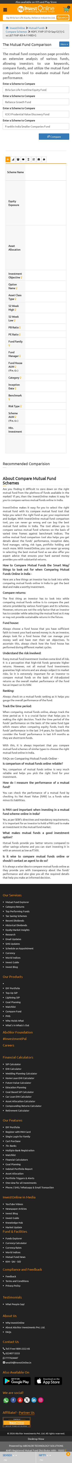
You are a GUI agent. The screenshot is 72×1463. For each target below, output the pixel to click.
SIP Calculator (13, 1064)
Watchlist (11, 1006)
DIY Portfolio (13, 988)
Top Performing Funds (18, 911)
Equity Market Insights (18, 929)
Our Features (12, 1120)
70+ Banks (11, 1145)
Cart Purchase (13, 1141)
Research (10, 934)
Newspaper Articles (16, 1208)
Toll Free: (11, 1348)
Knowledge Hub (14, 1222)
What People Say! (15, 1304)
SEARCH (63, 17)
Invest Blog (12, 966)
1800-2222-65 (23, 1348)
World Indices (13, 957)
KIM (8, 1261)
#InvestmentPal (15, 1038)
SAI (13, 1261)
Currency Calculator (16, 1243)
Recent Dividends (15, 920)
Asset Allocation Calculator (20, 1101)
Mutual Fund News (15, 1256)
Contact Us (11, 1341)
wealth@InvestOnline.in (18, 1362)
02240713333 (13, 1353)
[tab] (8, 159)
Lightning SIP (13, 997)
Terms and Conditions (17, 1281)
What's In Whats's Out (17, 1025)
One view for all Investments (21, 1182)
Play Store (51, 2)
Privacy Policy (13, 1285)
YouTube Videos (14, 1204)
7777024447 (11, 1357)
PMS (8, 1016)
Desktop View (36, 1438)
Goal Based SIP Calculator (20, 1091)
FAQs (8, 1331)
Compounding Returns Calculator (24, 1105)
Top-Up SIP (12, 992)
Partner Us (27, 1412)
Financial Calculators (18, 1057)
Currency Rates (14, 1247)
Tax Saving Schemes (16, 915)
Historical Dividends (16, 925)
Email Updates (13, 939)
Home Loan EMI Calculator (20, 1078)
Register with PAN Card (18, 1131)
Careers (8, 1045)
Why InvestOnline (15, 1322)
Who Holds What (15, 1020)
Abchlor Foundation (18, 1032)
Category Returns (15, 906)
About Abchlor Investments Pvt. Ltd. (25, 1327)
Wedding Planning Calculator (21, 1073)
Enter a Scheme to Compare (19, 83)
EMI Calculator (13, 1068)
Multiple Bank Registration (20, 1150)
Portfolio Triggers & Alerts (20, 1178)
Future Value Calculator (18, 1082)
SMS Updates (13, 943)
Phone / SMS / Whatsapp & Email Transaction (30, 1187)
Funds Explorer (14, 1238)
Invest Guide (12, 962)
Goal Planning (13, 1002)
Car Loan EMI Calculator (19, 1096)
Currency (10, 953)
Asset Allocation (14, 1173)
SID (19, 1261)
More (63, 44)
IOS (37, 2)
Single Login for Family (18, 1136)
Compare (55, 136)
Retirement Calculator (17, 1110)
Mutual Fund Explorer (17, 902)
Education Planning (16, 1087)
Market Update (14, 1227)
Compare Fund (13, 1011)
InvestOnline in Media (19, 1197)
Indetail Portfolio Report (19, 1168)
